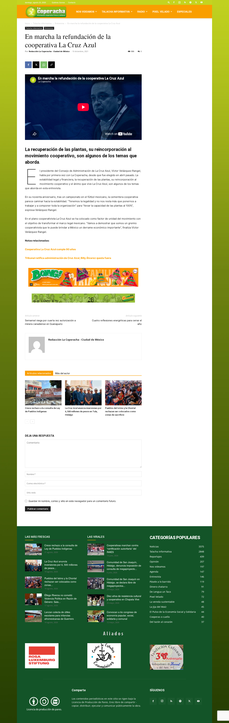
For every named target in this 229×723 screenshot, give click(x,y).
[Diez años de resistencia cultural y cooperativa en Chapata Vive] (95, 600)
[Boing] (83, 277)
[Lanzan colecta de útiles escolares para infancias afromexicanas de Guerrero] (33, 616)
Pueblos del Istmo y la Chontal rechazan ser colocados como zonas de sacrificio (120, 411)
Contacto (71, 2)
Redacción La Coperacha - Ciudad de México (49, 51)
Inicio (27, 23)
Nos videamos (85, 11)
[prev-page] (27, 421)
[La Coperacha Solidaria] (83, 298)
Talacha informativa (116, 11)
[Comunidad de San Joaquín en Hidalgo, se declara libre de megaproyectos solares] (95, 583)
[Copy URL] (51, 64)
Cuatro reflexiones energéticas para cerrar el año (117, 322)
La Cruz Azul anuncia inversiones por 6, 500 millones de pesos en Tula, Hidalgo (83, 411)
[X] (195, 2)
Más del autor (62, 373)
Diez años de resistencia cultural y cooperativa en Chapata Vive (124, 597)
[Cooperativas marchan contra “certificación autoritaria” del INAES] (95, 549)
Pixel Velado (160, 11)
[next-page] (32, 421)
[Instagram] (179, 2)
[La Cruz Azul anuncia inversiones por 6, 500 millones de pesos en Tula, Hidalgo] (83, 392)
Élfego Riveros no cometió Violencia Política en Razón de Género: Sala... (60, 598)
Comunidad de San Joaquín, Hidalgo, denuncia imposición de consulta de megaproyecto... (124, 565)
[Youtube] (201, 2)
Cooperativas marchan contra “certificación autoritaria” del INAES (122, 549)
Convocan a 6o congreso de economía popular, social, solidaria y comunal (122, 615)
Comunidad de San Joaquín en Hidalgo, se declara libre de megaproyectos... (123, 582)
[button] (168, 2)
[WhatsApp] (43, 64)
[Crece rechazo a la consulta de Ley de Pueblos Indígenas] (43, 392)
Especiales (184, 11)
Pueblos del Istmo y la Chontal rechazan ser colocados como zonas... (60, 582)
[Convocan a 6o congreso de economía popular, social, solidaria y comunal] (95, 616)
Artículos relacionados (39, 373)
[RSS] (184, 2)
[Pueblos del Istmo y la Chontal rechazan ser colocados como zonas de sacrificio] (123, 392)
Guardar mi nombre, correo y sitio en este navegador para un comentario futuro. (72, 501)
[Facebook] (173, 2)
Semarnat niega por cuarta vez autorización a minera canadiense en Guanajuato (50, 322)
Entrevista (59, 23)
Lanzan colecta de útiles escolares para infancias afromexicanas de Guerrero (59, 615)
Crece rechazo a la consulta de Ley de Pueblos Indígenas (60, 547)
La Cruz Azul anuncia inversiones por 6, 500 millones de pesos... (60, 565)
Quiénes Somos (58, 2)
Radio (141, 11)
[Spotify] (190, 2)
